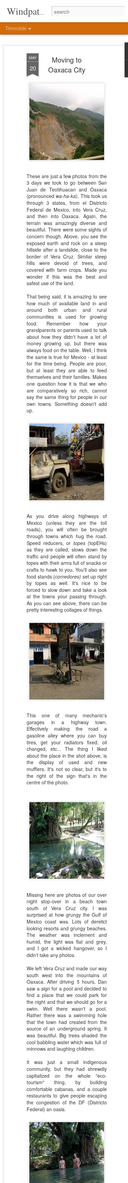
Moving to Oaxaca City (66, 65)
